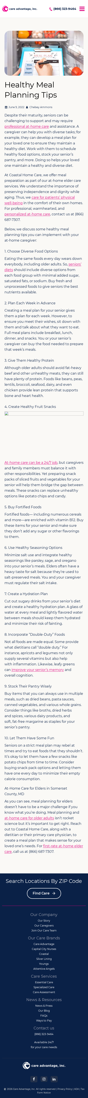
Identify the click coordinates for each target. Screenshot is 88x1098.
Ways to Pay (44, 1020)
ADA (76, 1089)
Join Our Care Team (44, 930)
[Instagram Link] (44, 1078)
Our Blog (44, 1010)
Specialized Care (44, 987)
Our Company (43, 914)
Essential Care (44, 982)
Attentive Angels (44, 968)
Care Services (44, 976)
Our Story (44, 920)
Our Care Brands (44, 938)
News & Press (44, 1005)
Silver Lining (44, 958)
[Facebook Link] (33, 1078)
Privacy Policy (64, 1089)
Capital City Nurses (44, 949)
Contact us (44, 1028)
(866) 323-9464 (64, 9)
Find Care (41, 893)
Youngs (44, 963)
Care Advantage (44, 944)
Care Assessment (44, 992)
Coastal (44, 954)
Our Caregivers (44, 925)
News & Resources (44, 999)
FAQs (43, 1015)
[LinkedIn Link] (54, 1078)
